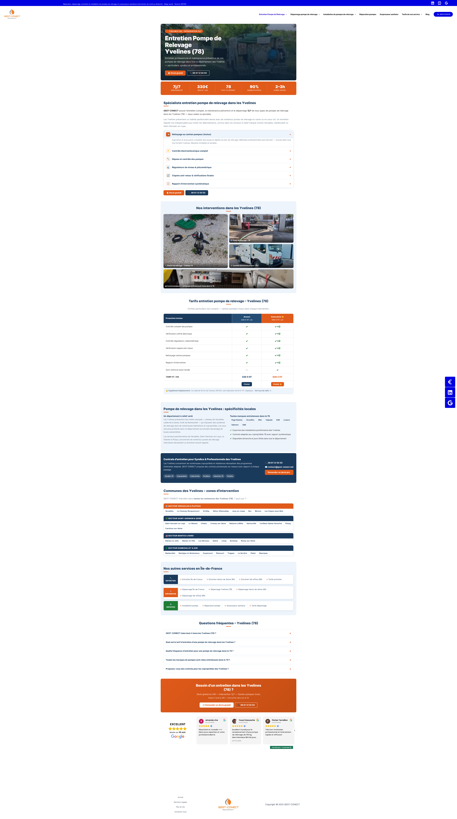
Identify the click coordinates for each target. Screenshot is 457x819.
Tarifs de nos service (411, 14)
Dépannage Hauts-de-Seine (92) (252, 589)
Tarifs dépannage (259, 606)
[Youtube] (439, 3)
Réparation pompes (367, 14)
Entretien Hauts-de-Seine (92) (222, 579)
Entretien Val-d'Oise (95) (251, 579)
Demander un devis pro (279, 472)
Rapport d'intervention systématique (229, 183)
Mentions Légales (180, 802)
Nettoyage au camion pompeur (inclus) (229, 134)
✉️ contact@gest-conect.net (279, 467)
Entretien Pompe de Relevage (272, 14)
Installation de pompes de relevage (338, 14)
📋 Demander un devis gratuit (216, 705)
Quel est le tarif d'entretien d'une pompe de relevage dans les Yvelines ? (200, 642)
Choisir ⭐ (277, 384)
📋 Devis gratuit (175, 73)
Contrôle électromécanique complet (229, 150)
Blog (428, 14)
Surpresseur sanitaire (389, 14)
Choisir (247, 384)
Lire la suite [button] (203, 741)
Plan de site (180, 807)
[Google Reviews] (446, 3)
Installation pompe (190, 606)
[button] (286, 14)
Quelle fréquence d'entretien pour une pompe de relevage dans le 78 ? (199, 651)
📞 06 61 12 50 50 (198, 73)
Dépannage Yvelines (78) (221, 589)
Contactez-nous (180, 812)
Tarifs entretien (275, 579)
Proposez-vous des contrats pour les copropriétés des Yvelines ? (197, 669)
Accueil (180, 797)
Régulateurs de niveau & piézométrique (229, 167)
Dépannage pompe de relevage (304, 14)
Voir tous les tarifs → (263, 391)
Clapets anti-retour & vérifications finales (229, 175)
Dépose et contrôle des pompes (229, 159)
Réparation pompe (212, 606)
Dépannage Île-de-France (193, 589)
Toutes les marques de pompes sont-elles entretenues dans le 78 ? (198, 660)
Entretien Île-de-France (192, 579)
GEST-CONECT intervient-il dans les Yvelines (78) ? (191, 633)
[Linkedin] (432, 3)
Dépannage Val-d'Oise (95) (193, 596)
